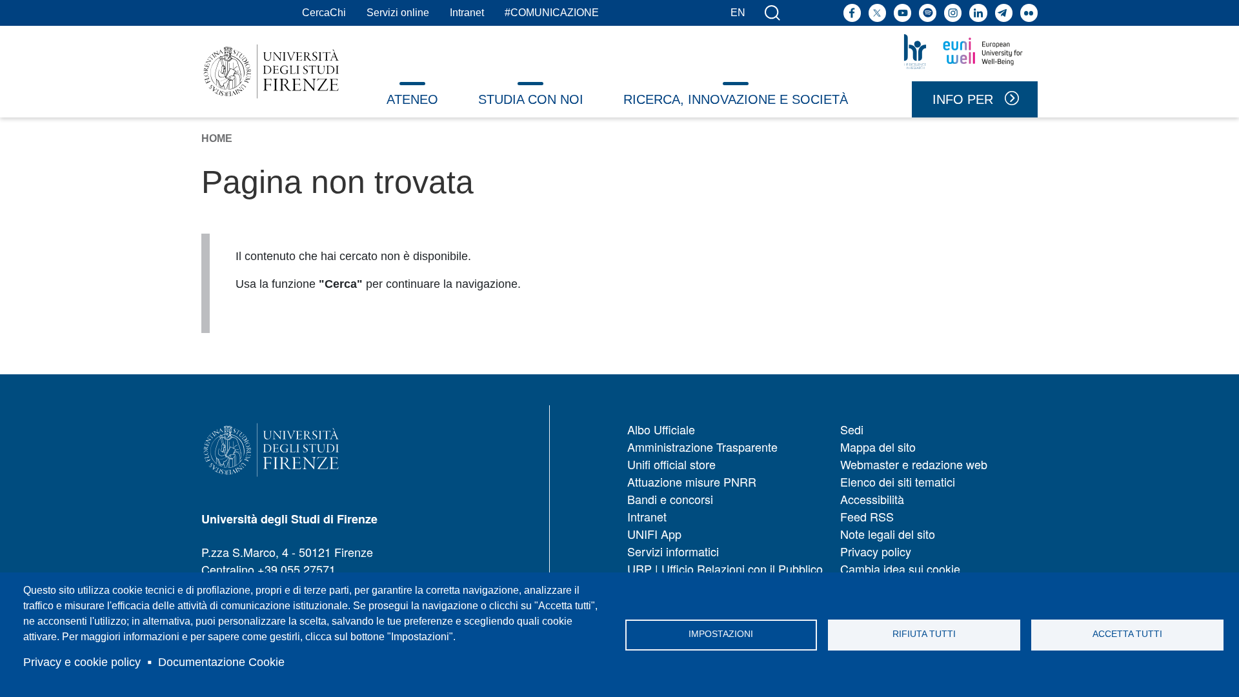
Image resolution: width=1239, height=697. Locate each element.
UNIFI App (654, 533)
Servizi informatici (673, 551)
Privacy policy (875, 551)
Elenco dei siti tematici (897, 481)
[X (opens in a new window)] (877, 12)
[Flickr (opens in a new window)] (1029, 12)
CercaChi (324, 12)
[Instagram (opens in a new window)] (953, 12)
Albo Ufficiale (661, 429)
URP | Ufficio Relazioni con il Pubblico (725, 568)
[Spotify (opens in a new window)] (927, 12)
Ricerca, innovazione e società (735, 99)
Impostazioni (721, 634)
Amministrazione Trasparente (702, 446)
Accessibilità (872, 498)
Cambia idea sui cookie (900, 568)
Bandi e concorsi (670, 498)
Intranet (467, 12)
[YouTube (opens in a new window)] (902, 12)
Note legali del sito (887, 533)
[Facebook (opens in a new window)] (852, 12)
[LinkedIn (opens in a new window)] (978, 12)
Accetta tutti (1127, 634)
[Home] (271, 71)
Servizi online (398, 12)
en (737, 12)
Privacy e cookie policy (82, 662)
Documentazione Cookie (221, 662)
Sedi (851, 429)
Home (216, 138)
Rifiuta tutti (924, 634)
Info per (962, 99)
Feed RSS (867, 516)
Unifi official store (671, 464)
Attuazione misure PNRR (691, 481)
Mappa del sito (878, 446)
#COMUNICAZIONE (552, 12)
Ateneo (412, 99)
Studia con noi (530, 99)
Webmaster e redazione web (913, 464)
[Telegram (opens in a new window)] (1003, 12)
